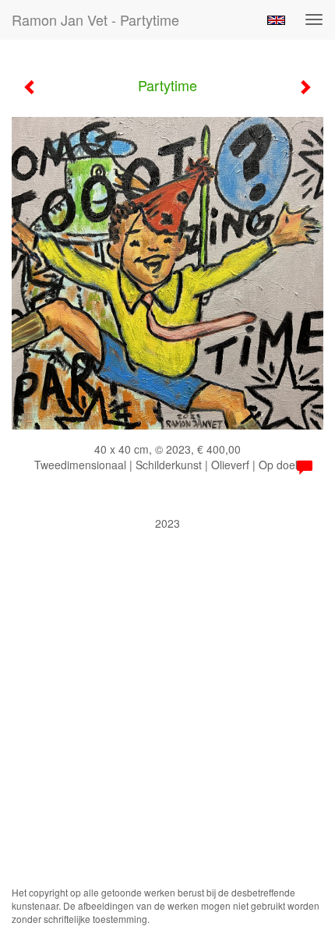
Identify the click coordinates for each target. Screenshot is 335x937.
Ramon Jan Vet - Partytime (95, 19)
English (276, 20)
